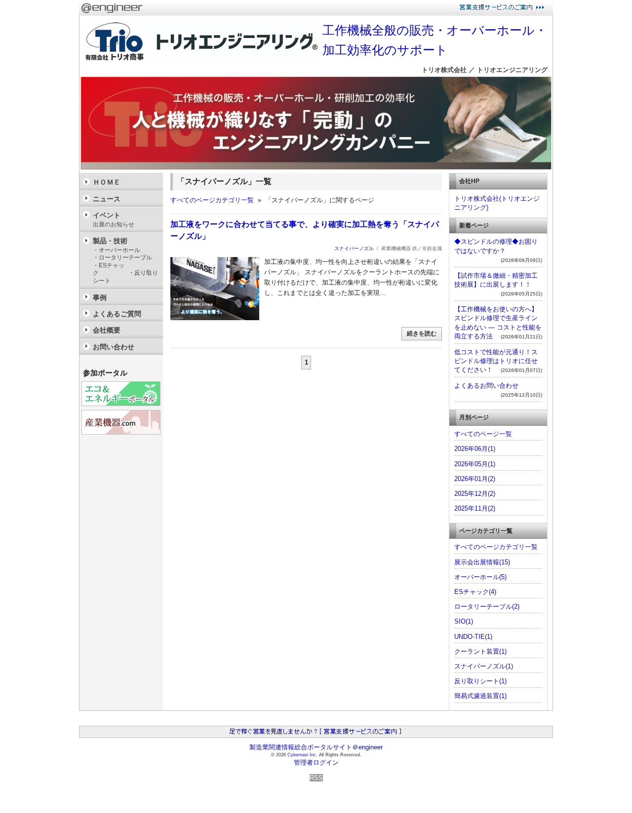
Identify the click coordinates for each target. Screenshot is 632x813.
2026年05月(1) (474, 464)
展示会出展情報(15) (482, 562)
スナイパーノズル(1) (483, 666)
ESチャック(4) (475, 591)
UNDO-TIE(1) (473, 636)
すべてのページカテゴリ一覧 (212, 200)
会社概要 (106, 330)
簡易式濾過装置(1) (480, 696)
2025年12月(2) (474, 493)
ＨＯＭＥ (106, 182)
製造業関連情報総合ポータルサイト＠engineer (316, 747)
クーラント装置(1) (480, 651)
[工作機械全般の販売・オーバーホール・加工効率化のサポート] (316, 168)
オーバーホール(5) (480, 577)
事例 (100, 297)
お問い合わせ (113, 347)
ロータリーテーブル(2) (486, 606)
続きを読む (421, 333)
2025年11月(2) (474, 508)
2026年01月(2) (474, 478)
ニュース (106, 199)
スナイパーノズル (354, 248)
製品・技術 (128, 260)
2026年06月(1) (474, 448)
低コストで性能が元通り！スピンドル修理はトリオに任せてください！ (496, 360)
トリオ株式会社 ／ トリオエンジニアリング (485, 70)
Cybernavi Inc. (302, 754)
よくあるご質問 (117, 314)
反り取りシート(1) (480, 681)
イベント (113, 219)
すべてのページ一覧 (483, 434)
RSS (316, 777)
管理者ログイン (316, 762)
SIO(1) (463, 621)
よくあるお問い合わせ (486, 385)
